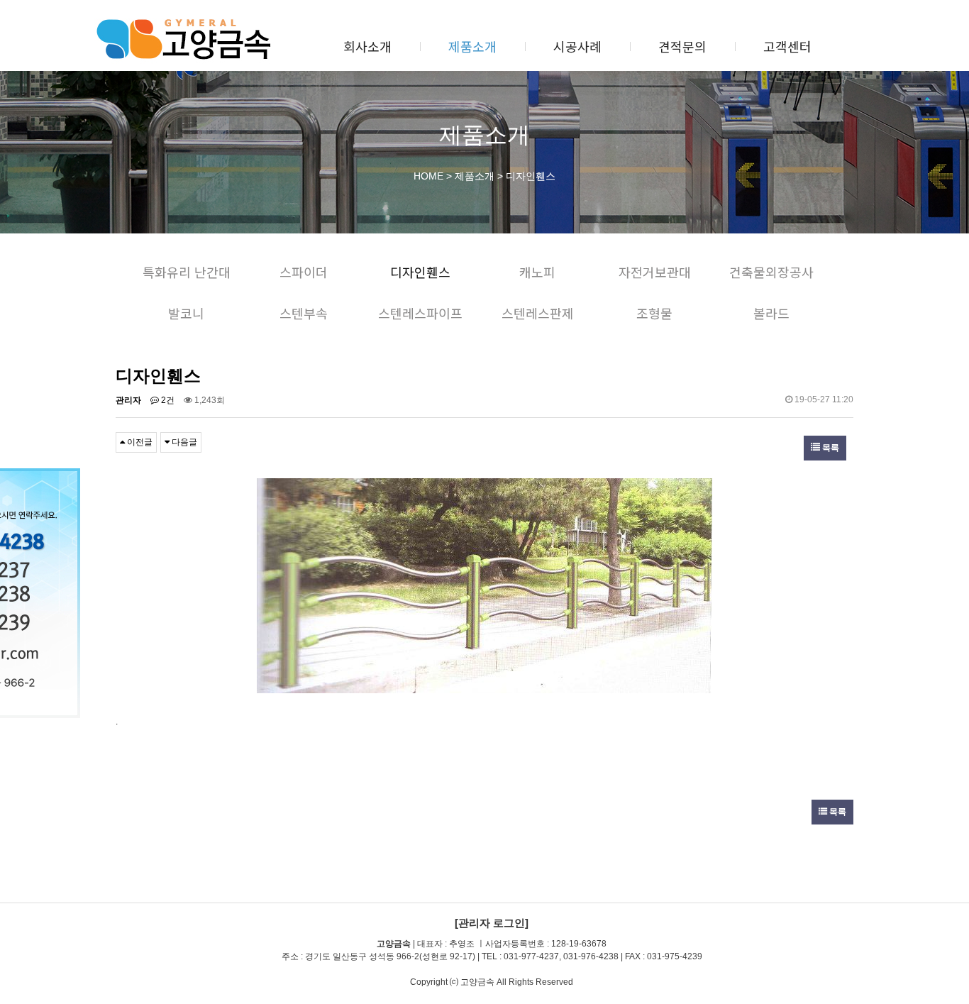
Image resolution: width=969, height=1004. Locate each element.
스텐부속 (303, 313)
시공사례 (577, 46)
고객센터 (787, 46)
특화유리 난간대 (187, 272)
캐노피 (537, 272)
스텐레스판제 (538, 313)
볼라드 (771, 313)
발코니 (186, 313)
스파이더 (303, 272)
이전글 (139, 442)
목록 (829, 448)
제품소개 (472, 46)
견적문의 (682, 46)
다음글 (183, 442)
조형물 (654, 313)
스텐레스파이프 (420, 313)
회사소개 (367, 46)
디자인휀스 (420, 272)
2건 (167, 400)
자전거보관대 (655, 272)
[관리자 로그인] (491, 923)
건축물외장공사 (771, 272)
